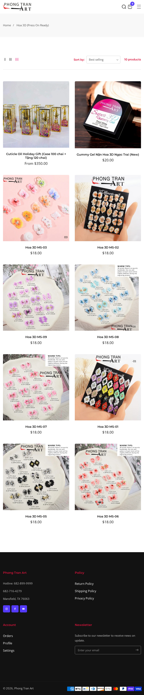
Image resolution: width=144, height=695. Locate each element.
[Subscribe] (137, 650)
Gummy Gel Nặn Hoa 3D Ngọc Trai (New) (108, 154)
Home (7, 25)
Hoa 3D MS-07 (36, 426)
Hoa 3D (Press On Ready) (32, 25)
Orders (8, 636)
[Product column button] (5, 59)
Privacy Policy (84, 598)
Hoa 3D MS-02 (108, 247)
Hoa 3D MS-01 (108, 426)
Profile (7, 643)
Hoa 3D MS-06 (108, 516)
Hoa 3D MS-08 (108, 337)
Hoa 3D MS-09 (36, 337)
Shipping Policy (85, 591)
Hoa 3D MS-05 (36, 516)
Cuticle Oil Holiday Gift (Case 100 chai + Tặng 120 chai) (36, 156)
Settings (8, 650)
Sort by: (79, 59)
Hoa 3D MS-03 (36, 247)
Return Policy (84, 584)
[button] (124, 7)
